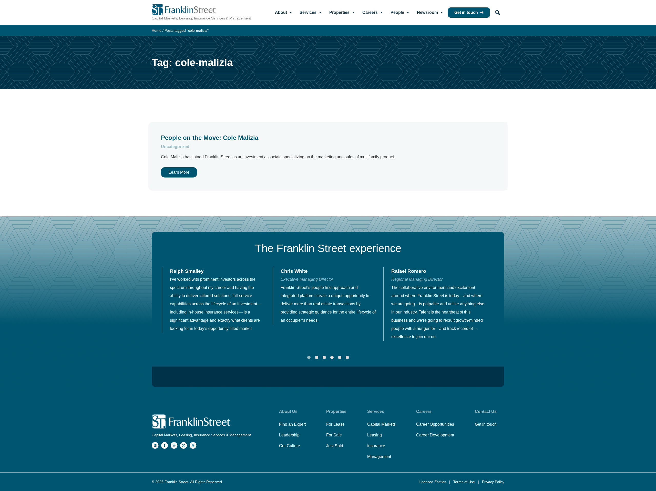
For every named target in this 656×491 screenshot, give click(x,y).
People (397, 12)
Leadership (289, 435)
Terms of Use (464, 482)
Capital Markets (381, 424)
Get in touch (466, 12)
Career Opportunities (435, 424)
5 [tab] (339, 357)
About (281, 12)
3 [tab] (324, 357)
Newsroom (427, 12)
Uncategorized (175, 146)
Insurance (376, 446)
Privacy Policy (493, 482)
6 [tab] (347, 357)
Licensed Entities (433, 482)
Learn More (179, 172)
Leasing (374, 435)
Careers (370, 12)
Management (379, 456)
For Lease (335, 424)
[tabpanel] (217, 300)
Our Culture (289, 446)
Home (156, 30)
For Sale (334, 435)
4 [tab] (331, 357)
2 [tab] (316, 357)
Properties (339, 12)
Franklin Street (176, 482)
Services (308, 12)
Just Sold (334, 446)
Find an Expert (292, 424)
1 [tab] (308, 357)
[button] (497, 12)
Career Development (435, 435)
